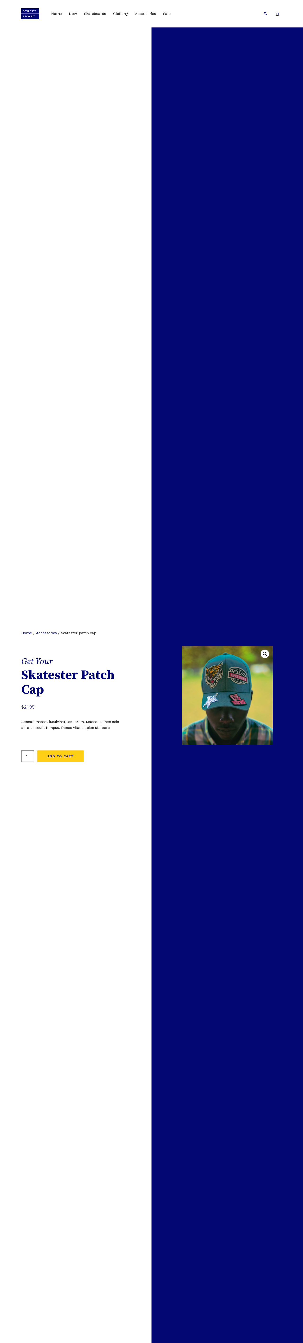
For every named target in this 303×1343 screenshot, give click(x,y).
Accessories (145, 13)
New (73, 13)
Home (56, 13)
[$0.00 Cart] (277, 14)
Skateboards (95, 13)
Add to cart (60, 756)
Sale (167, 13)
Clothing (120, 13)
